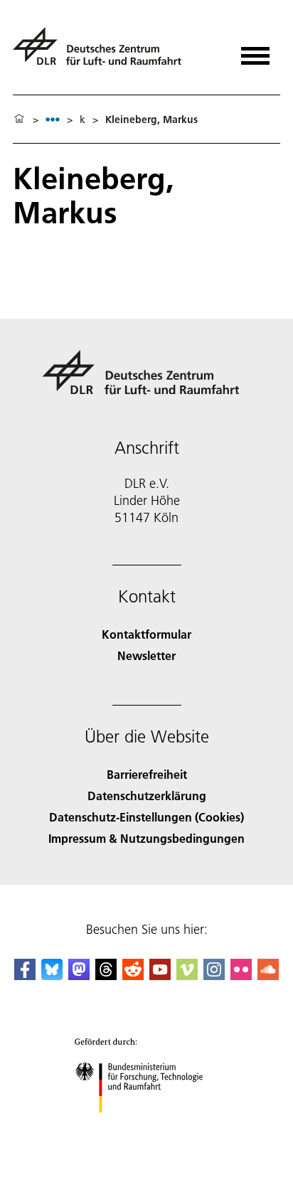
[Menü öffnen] (255, 51)
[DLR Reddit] (133, 975)
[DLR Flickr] (241, 975)
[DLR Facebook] (25, 975)
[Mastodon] (79, 975)
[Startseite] (19, 119)
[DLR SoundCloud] (268, 975)
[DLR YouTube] (160, 975)
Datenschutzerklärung (146, 795)
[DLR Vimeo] (187, 975)
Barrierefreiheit (147, 774)
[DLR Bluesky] (52, 975)
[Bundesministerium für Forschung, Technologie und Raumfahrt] (146, 1127)
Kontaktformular (146, 634)
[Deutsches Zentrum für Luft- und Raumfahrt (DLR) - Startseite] (103, 52)
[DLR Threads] (106, 975)
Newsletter (146, 655)
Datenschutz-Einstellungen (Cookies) (146, 816)
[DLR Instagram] (214, 975)
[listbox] (53, 119)
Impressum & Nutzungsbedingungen (146, 838)
